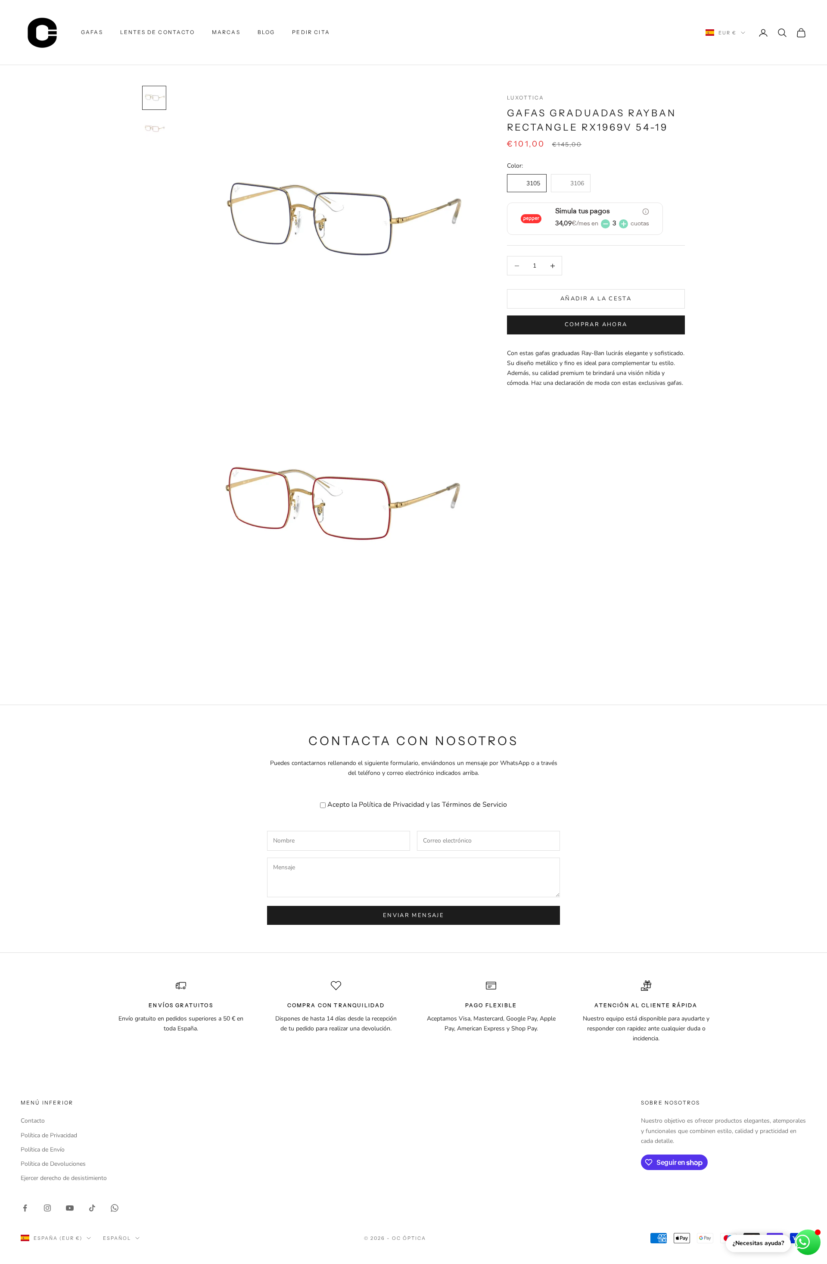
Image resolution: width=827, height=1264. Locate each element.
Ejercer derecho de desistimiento (64, 1178)
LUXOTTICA (525, 97)
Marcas (226, 32)
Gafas (92, 32)
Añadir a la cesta (595, 299)
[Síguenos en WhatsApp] (114, 1208)
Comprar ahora (596, 324)
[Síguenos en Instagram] (47, 1208)
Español (117, 1238)
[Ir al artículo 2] (154, 129)
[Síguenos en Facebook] (25, 1208)
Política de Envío (43, 1149)
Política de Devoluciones (53, 1164)
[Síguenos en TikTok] (92, 1208)
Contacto (33, 1121)
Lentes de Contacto (157, 32)
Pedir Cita (311, 32)
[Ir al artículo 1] (154, 98)
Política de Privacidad (391, 804)
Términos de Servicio (474, 804)
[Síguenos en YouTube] (69, 1208)
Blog (266, 32)
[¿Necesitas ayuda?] (808, 1242)
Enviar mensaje (413, 915)
